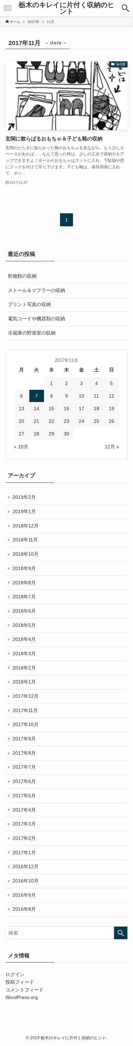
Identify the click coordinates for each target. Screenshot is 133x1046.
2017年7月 (24, 767)
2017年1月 (24, 852)
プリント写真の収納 (29, 304)
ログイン (15, 974)
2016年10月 (26, 880)
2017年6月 (24, 781)
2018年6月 (24, 611)
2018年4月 (24, 639)
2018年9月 (24, 568)
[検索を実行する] (121, 932)
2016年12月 (26, 866)
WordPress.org (21, 997)
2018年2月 (24, 668)
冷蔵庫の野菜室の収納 (32, 333)
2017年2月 (24, 838)
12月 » (112, 446)
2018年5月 (24, 625)
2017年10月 (26, 724)
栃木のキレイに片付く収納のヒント (66, 8)
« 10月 (21, 446)
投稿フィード (19, 982)
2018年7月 (24, 596)
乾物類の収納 (22, 276)
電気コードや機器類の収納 (36, 318)
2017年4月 (24, 810)
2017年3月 (24, 824)
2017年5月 (24, 795)
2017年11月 (25, 710)
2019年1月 (24, 511)
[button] (125, 8)
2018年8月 (24, 582)
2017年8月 (24, 753)
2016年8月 (24, 909)
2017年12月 (26, 696)
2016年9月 (24, 895)
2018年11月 (25, 539)
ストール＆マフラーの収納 (36, 290)
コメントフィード (24, 990)
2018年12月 (26, 525)
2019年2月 (24, 497)
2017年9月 (24, 738)
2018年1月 (24, 681)
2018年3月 (24, 653)
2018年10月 (26, 554)
